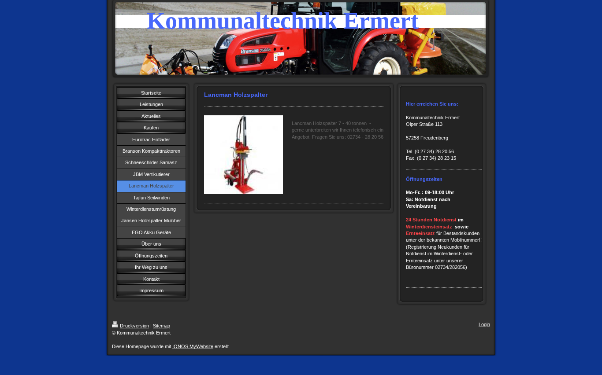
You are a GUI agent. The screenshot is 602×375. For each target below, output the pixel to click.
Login (484, 324)
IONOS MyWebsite (192, 346)
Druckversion (134, 325)
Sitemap (161, 325)
